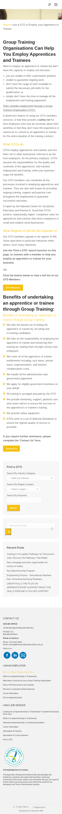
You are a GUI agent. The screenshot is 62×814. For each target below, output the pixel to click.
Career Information (10, 693)
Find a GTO (7, 740)
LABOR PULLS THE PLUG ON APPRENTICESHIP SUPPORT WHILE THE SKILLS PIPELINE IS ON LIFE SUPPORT (29, 587)
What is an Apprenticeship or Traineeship (20, 676)
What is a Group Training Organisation (18, 672)
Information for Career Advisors (15, 735)
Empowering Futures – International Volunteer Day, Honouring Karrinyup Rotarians (29, 577)
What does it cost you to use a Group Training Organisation (27, 681)
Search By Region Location (20, 484)
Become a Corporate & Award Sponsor (19, 689)
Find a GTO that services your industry (18, 685)
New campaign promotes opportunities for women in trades (27, 564)
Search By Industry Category (21, 473)
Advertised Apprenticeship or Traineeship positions (24, 723)
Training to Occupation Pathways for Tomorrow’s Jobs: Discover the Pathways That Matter (30, 556)
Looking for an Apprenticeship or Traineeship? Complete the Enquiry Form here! (31, 713)
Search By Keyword (16, 495)
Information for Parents (12, 731)
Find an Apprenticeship (12, 698)
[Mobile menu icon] (56, 4)
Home (6, 24)
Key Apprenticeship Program (21, 570)
